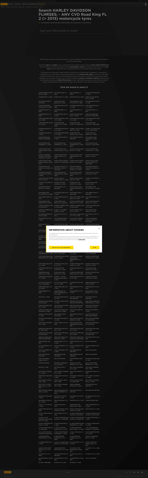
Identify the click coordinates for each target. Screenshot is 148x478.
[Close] (99, 228)
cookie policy (81, 239)
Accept (94, 247)
